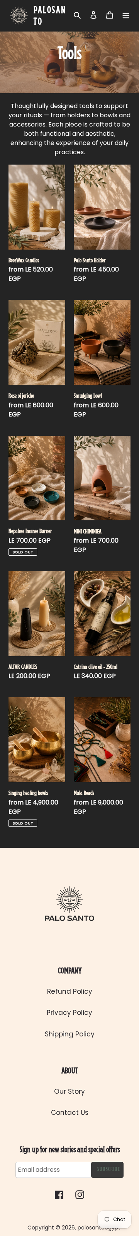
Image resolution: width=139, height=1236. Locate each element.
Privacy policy (69, 1012)
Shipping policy (70, 1034)
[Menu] (126, 15)
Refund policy (69, 991)
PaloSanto (50, 16)
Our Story (69, 1091)
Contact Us (69, 1112)
